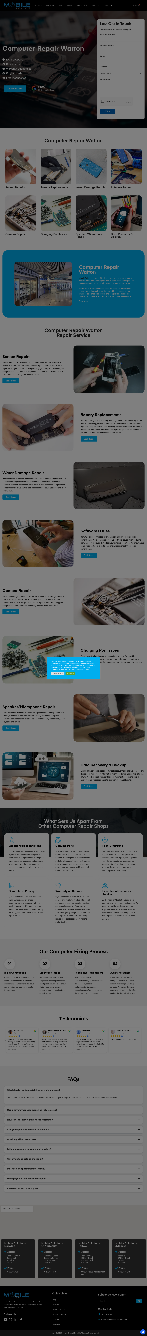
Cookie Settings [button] (58, 673)
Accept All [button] (70, 673)
